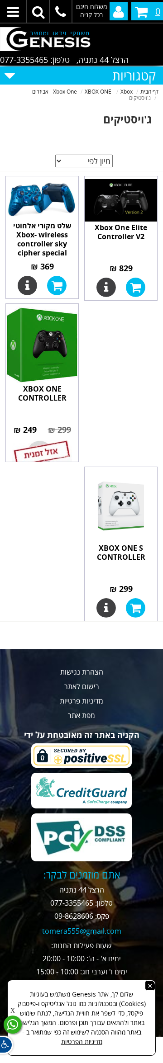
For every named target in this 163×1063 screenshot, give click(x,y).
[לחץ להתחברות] (119, 11)
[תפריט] (13, 11)
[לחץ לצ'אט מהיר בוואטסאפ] (13, 1025)
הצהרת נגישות (81, 672)
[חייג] (61, 11)
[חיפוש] (38, 11)
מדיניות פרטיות (81, 701)
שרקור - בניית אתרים (82, 1058)
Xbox (126, 91)
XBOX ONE (99, 91)
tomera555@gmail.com (81, 931)
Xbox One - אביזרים (54, 91)
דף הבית (149, 91)
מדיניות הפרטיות (81, 1041)
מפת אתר (81, 715)
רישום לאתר (81, 686)
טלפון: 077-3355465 (35, 59)
